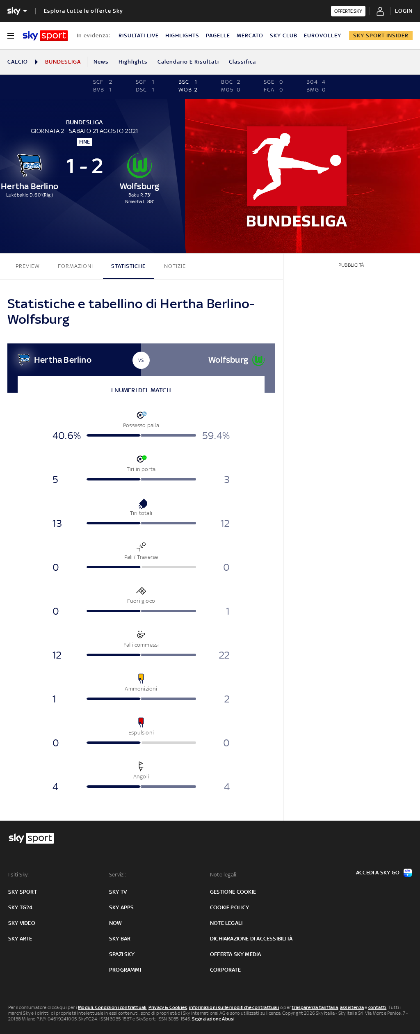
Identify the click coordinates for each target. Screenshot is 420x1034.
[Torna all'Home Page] (45, 35)
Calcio (17, 62)
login (404, 11)
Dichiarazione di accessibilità (251, 939)
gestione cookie (233, 892)
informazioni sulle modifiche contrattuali (234, 1007)
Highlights (133, 62)
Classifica (242, 62)
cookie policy (229, 907)
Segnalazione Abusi (213, 1019)
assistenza (352, 1007)
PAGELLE (218, 35)
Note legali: (223, 875)
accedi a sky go (377, 872)
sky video (21, 923)
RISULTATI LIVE (139, 35)
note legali (226, 923)
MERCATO (250, 35)
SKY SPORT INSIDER (381, 35)
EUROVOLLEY (322, 35)
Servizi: (117, 875)
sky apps (121, 907)
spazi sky (122, 954)
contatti (377, 1007)
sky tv (118, 892)
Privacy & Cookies (167, 1007)
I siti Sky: (18, 875)
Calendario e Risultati (188, 62)
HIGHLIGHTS (182, 35)
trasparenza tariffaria (315, 1007)
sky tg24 (20, 907)
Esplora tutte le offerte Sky (83, 11)
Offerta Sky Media (235, 954)
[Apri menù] (10, 35)
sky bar (119, 939)
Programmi (125, 970)
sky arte (20, 939)
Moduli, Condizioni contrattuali (112, 1007)
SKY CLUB (283, 35)
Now (115, 923)
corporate (225, 970)
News (101, 62)
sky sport (22, 892)
